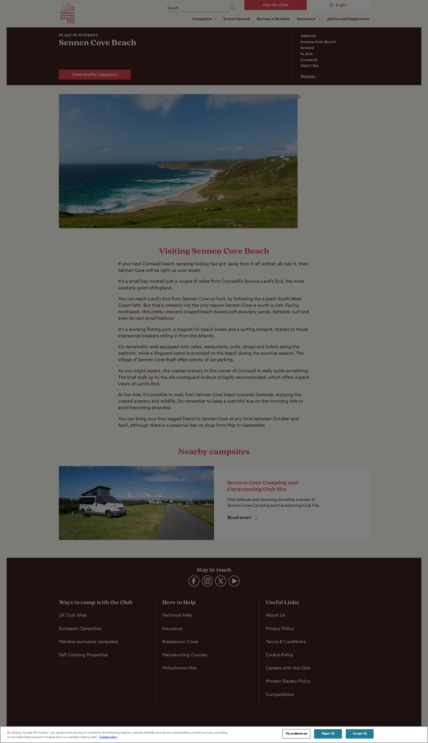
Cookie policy (108, 737)
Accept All (360, 733)
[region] (214, 734)
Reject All (328, 733)
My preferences (296, 733)
